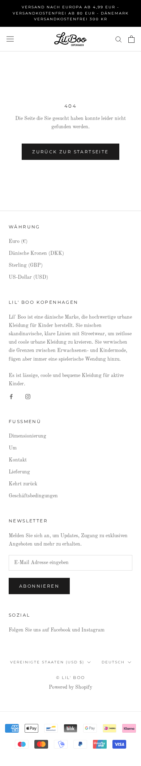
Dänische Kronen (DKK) (36, 253)
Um (13, 448)
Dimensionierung (27, 436)
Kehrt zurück (23, 483)
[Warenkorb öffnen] (131, 39)
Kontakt (18, 460)
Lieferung (19, 472)
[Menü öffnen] (10, 39)
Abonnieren (39, 586)
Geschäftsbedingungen (33, 495)
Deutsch (113, 662)
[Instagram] (27, 396)
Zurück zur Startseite (70, 151)
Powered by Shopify (70, 687)
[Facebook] (11, 396)
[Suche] (118, 39)
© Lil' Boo (70, 677)
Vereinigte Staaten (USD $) (47, 662)
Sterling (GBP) (26, 265)
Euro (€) (18, 241)
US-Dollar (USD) (28, 277)
